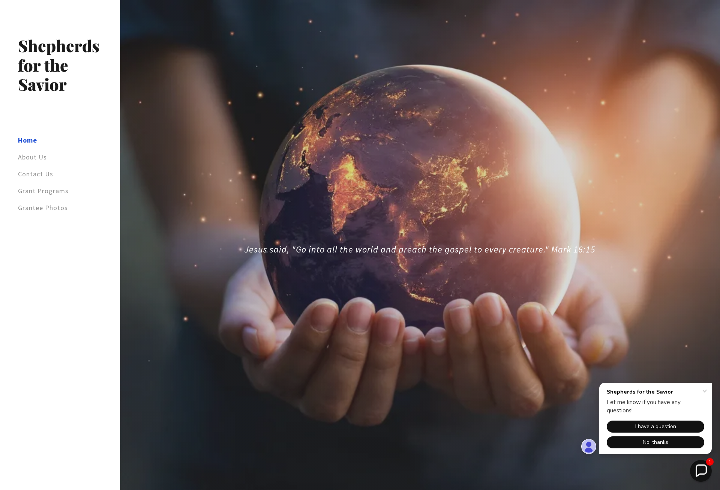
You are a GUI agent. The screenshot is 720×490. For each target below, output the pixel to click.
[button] (701, 471)
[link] (60, 88)
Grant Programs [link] (43, 190)
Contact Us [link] (35, 174)
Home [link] (27, 140)
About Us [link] (32, 157)
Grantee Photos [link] (43, 207)
